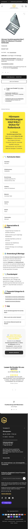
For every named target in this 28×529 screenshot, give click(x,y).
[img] (13, 378)
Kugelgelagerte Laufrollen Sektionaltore (15, 299)
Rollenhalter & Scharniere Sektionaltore (14, 296)
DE (2, 499)
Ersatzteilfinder (14, 67)
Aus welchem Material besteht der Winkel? (12, 330)
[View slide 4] (16, 417)
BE (10, 499)
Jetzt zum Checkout (14, 81)
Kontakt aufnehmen (13, 360)
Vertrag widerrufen (6, 501)
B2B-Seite (5, 461)
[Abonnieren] (23, 486)
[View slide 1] (11, 417)
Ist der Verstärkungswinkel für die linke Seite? (12, 319)
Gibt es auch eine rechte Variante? (12, 325)
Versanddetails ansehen (7, 63)
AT (4, 499)
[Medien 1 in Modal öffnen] (24, 13)
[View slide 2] (13, 417)
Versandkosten (13, 52)
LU (6, 499)
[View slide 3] (14, 417)
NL (8, 499)
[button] (12, 398)
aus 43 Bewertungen (12, 380)
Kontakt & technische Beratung (12, 301)
